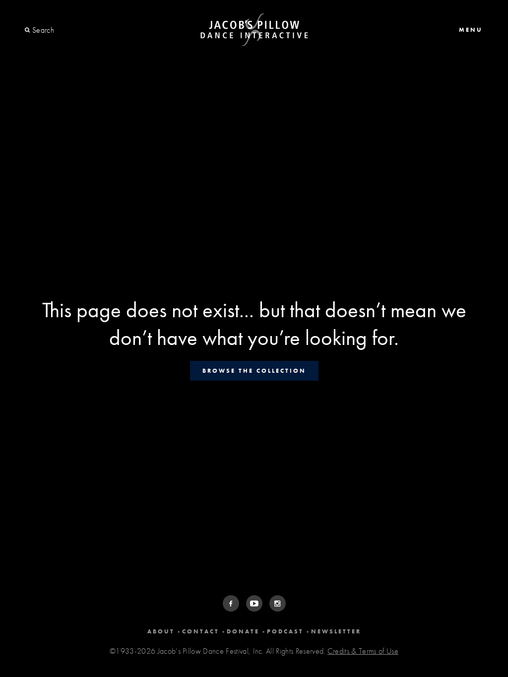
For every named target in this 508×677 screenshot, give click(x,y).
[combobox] (68, 30)
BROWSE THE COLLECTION (254, 371)
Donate (243, 631)
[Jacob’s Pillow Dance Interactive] (254, 30)
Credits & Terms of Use (362, 651)
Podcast (285, 631)
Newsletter (336, 631)
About (161, 631)
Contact (200, 631)
